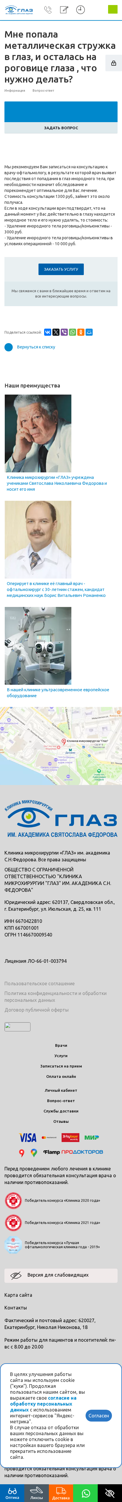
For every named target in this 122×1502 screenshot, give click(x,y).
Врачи (61, 1045)
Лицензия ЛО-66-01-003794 (35, 961)
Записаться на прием (61, 1066)
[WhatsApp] (72, 332)
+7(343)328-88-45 (48, 18)
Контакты (15, 1307)
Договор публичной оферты (36, 1009)
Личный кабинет (61, 1090)
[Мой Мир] (89, 332)
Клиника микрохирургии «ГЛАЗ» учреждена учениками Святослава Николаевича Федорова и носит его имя (57, 483)
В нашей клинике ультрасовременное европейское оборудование (58, 692)
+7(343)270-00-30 (48, 9)
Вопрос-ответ (61, 1101)
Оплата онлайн (61, 1076)
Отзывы (61, 1121)
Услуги (61, 1056)
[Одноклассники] (80, 332)
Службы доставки (61, 1111)
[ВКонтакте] (47, 332)
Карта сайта (18, 1295)
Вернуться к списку (36, 346)
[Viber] (64, 332)
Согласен (99, 1415)
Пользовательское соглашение (39, 983)
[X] (56, 332)
